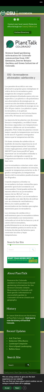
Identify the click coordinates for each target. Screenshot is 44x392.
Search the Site (15, 242)
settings (27, 383)
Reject (17, 388)
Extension (25, 13)
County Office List (29, 27)
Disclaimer (32, 372)
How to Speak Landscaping (20, 346)
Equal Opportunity (21, 372)
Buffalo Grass (14, 349)
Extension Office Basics (18, 341)
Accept (7, 388)
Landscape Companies (18, 344)
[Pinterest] (18, 19)
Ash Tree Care (15, 338)
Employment (8, 372)
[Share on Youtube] (14, 19)
